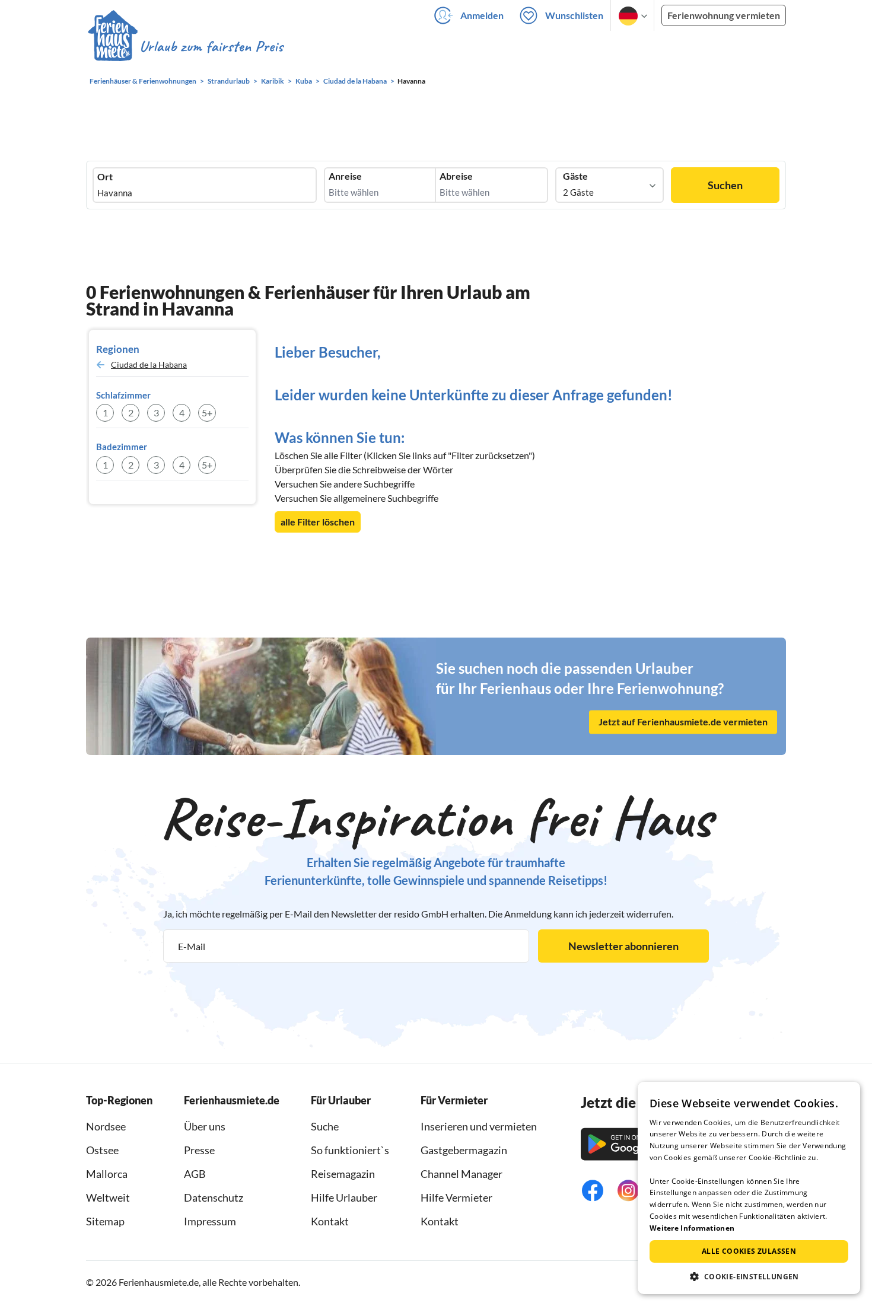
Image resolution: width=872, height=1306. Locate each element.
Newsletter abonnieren (623, 946)
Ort (105, 176)
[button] (749, 1276)
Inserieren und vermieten (479, 1126)
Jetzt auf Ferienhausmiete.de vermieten (683, 722)
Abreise (456, 176)
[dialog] (749, 1188)
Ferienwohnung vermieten (723, 15)
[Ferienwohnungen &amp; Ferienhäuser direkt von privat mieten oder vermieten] (185, 47)
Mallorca (107, 1173)
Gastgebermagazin (464, 1150)
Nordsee (106, 1126)
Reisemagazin (343, 1173)
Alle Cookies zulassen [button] (749, 1251)
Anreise (345, 176)
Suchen (725, 185)
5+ (207, 412)
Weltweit (108, 1197)
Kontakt (330, 1221)
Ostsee (102, 1150)
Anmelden (482, 15)
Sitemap (105, 1221)
